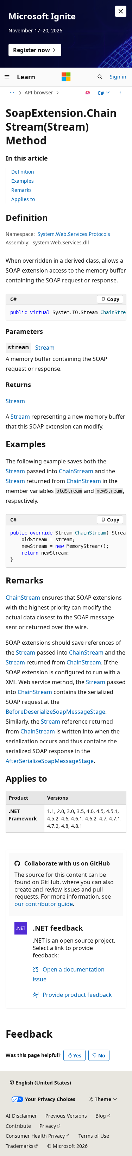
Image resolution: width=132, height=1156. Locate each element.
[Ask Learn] (88, 92)
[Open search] (100, 76)
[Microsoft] (66, 76)
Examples (22, 180)
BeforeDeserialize (29, 712)
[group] (66, 312)
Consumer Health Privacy (35, 1135)
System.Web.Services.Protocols (74, 234)
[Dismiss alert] (120, 11)
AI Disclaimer (21, 1115)
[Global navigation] (7, 76)
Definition (22, 171)
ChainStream (76, 471)
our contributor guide (43, 904)
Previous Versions (66, 1115)
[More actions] (120, 92)
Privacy (47, 1126)
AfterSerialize (23, 761)
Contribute (18, 1126)
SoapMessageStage (79, 712)
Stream (45, 347)
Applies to (23, 199)
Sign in (118, 76)
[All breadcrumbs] (12, 92)
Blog (100, 1115)
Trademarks (19, 1146)
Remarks (21, 190)
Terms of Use (93, 1135)
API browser (39, 92)
